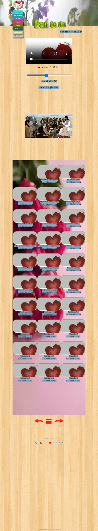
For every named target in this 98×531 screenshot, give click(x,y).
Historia (17, 29)
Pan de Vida (18, 15)
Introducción (17, 12)
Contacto (18, 36)
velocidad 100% (47, 67)
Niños (18, 25)
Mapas (18, 22)
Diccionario (18, 32)
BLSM (18, 19)
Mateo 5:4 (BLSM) (49, 87)
